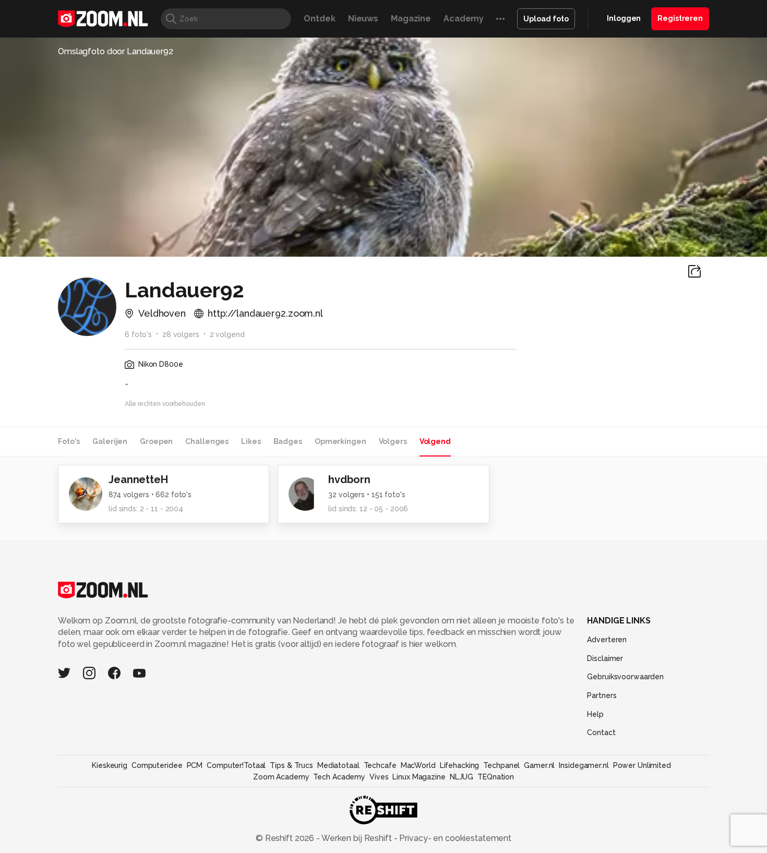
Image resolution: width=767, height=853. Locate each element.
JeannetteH (138, 479)
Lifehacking (460, 765)
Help (595, 714)
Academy (464, 18)
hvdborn (349, 479)
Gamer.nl (539, 765)
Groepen (156, 441)
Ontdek (319, 18)
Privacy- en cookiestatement (454, 838)
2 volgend (227, 334)
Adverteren (607, 639)
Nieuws (363, 18)
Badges (287, 441)
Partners (601, 695)
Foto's (69, 441)
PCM (195, 765)
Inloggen (624, 18)
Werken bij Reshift (357, 838)
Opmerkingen (340, 441)
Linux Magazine (418, 777)
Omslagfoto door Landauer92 (115, 51)
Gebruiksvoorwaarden (625, 676)
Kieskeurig (109, 765)
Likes (250, 441)
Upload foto (546, 19)
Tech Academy (339, 777)
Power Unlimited (642, 765)
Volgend (435, 441)
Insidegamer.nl (583, 765)
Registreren (680, 18)
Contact (601, 732)
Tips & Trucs (291, 765)
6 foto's (138, 334)
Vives (378, 777)
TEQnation (495, 777)
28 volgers (180, 334)
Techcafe (380, 765)
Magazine (411, 18)
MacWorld (418, 765)
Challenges (207, 441)
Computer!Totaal (236, 765)
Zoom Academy (281, 777)
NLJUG (461, 777)
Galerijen (109, 441)
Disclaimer (605, 658)
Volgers (393, 441)
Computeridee (157, 765)
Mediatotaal (338, 765)
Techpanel (501, 765)
